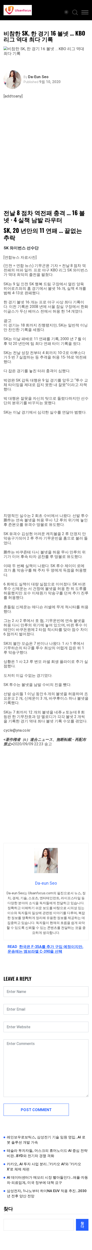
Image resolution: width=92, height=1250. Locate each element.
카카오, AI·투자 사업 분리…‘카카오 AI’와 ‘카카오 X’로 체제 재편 (44, 1167)
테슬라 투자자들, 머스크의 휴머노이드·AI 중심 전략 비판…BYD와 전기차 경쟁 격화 (47, 1153)
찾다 (8, 1209)
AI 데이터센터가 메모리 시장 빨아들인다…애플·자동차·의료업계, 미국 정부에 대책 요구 (47, 1180)
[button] (84, 13)
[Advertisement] (46, 158)
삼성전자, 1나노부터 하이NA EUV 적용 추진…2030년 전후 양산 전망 (47, 1193)
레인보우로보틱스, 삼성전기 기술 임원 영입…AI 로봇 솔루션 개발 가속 (46, 1140)
